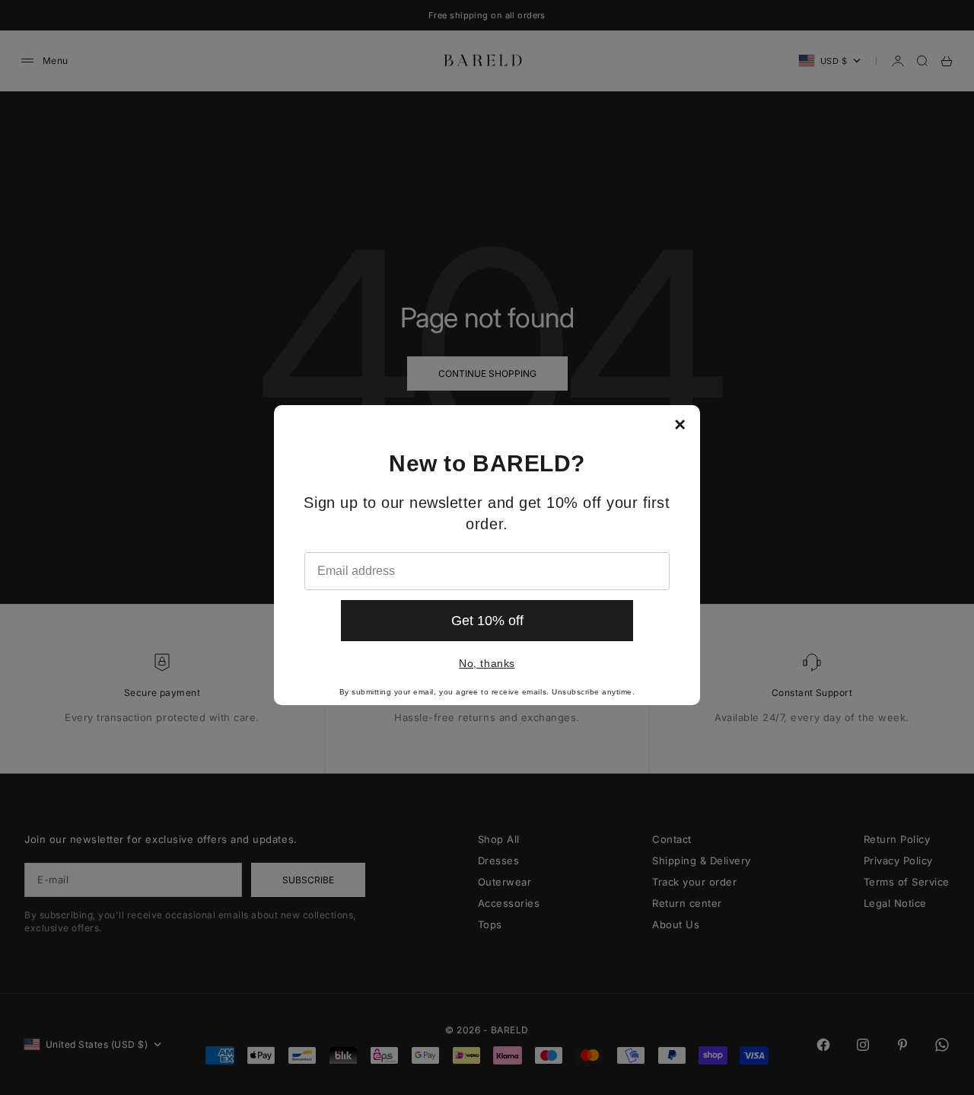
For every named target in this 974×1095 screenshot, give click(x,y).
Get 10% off (487, 620)
